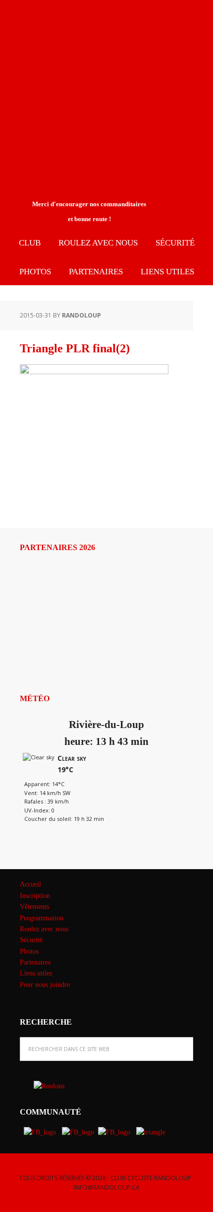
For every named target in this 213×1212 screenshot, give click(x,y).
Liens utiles (36, 973)
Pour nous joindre (45, 984)
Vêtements (34, 906)
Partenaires (35, 962)
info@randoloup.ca (107, 1187)
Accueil (30, 884)
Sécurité (31, 940)
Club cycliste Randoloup (81, 34)
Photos (29, 951)
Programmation (41, 918)
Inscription (35, 895)
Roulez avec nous (44, 929)
